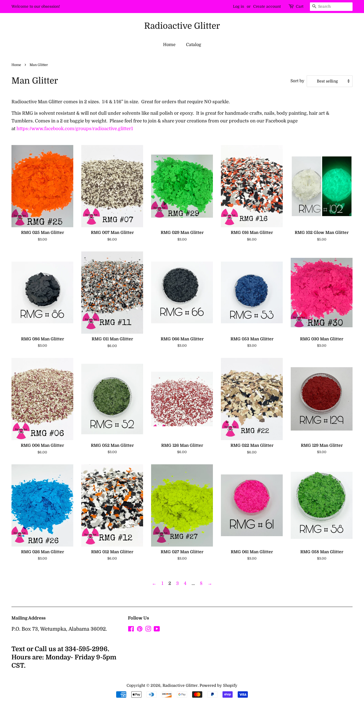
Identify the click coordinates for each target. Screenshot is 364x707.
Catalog (193, 44)
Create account (267, 6)
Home (169, 44)
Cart (300, 6)
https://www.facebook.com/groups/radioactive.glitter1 (75, 128)
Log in (238, 6)
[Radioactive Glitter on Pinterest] (140, 630)
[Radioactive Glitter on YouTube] (157, 630)
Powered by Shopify (218, 685)
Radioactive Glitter (182, 26)
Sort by (297, 80)
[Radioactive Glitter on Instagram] (148, 630)
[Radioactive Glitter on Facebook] (131, 630)
